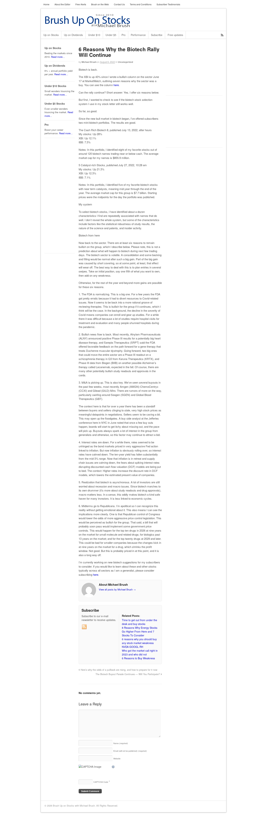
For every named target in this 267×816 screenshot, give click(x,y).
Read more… (58, 56)
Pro (124, 35)
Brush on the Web (100, 4)
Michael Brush (89, 62)
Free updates (175, 35)
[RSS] (84, 626)
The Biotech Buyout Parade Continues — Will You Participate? (128, 674)
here (116, 85)
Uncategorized (125, 62)
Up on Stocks (51, 35)
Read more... (66, 133)
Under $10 (94, 35)
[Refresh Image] (113, 766)
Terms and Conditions (140, 4)
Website (116, 758)
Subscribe (156, 35)
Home (46, 4)
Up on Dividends (73, 35)
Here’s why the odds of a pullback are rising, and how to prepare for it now (119, 669)
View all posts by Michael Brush (117, 589)
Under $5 (111, 35)
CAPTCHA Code (100, 781)
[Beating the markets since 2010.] (92, 25)
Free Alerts (80, 4)
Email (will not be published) (130, 750)
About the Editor (62, 4)
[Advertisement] (193, 69)
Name (120, 743)
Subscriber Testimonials (168, 4)
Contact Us (119, 4)
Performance (138, 35)
